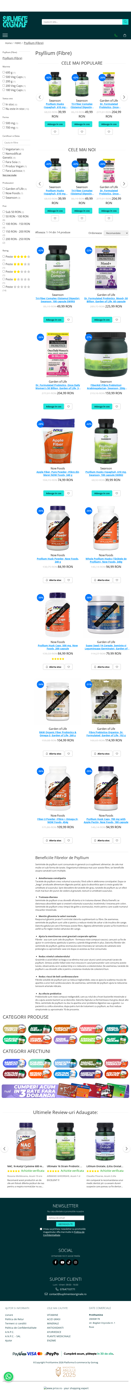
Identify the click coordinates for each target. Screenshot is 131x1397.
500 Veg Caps (14, 77)
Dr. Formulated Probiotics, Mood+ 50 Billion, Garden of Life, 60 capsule (106, 300)
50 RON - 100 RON (17, 216)
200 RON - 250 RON (18, 239)
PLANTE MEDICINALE (59, 1336)
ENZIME (51, 1340)
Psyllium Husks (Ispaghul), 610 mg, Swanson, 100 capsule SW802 (55, 105)
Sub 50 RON (13, 212)
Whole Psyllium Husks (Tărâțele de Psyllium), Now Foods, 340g (106, 560)
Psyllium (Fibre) (12, 58)
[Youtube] (62, 1262)
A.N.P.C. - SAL (12, 1336)
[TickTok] (69, 1262)
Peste (9, 256)
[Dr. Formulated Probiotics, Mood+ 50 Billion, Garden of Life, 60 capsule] (106, 267)
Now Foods (13, 193)
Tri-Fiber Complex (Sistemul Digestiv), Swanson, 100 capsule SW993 (82, 105)
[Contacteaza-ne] (116, 35)
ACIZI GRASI (53, 1319)
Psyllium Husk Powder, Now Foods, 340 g (58, 560)
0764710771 (67, 1289)
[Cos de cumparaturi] (124, 35)
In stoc (10, 104)
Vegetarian (13, 149)
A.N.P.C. (9, 1332)
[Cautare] (125, 22)
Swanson (11, 197)
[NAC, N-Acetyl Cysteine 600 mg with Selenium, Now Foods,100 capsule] (26, 1141)
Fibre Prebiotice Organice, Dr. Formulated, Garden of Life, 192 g (106, 734)
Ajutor (8, 1340)
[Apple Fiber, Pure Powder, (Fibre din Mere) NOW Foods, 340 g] (57, 441)
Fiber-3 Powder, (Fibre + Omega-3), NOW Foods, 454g (57, 821)
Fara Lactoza (14, 171)
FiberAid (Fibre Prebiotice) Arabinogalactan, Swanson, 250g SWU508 (106, 387)
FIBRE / (19, 43)
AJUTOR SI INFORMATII (17, 1308)
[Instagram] (75, 1262)
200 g (9, 81)
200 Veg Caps (14, 86)
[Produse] (6, 36)
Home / (9, 43)
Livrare (9, 1315)
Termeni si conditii (15, 1323)
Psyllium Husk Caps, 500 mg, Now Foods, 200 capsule (58, 647)
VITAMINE (52, 1315)
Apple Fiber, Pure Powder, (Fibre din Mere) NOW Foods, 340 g (58, 473)
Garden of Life (15, 189)
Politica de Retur (14, 1319)
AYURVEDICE (54, 1332)
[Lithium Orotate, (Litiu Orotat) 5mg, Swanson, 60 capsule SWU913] (105, 1141)
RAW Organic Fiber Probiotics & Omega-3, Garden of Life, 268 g (57, 734)
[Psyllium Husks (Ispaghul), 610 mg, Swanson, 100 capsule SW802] (55, 84)
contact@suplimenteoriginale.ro (67, 1294)
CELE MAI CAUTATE (57, 1308)
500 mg (10, 123)
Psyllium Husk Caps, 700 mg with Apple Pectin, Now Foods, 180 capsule (106, 821)
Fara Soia (11, 162)
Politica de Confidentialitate (21, 1327)
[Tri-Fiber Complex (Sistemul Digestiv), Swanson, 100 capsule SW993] (82, 84)
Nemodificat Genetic (12, 155)
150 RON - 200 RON (18, 231)
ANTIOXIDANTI (55, 1327)
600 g (9, 72)
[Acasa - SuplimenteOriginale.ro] (20, 22)
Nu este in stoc (15, 109)
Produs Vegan (15, 166)
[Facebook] (56, 1262)
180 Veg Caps (14, 90)
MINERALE (53, 1323)
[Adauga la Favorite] (55, 132)
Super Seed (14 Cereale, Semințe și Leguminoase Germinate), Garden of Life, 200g (106, 647)
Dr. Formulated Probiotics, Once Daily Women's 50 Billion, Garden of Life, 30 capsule (108, 105)
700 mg (10, 127)
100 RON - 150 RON (18, 224)
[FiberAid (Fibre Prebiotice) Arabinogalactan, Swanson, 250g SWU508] (106, 354)
